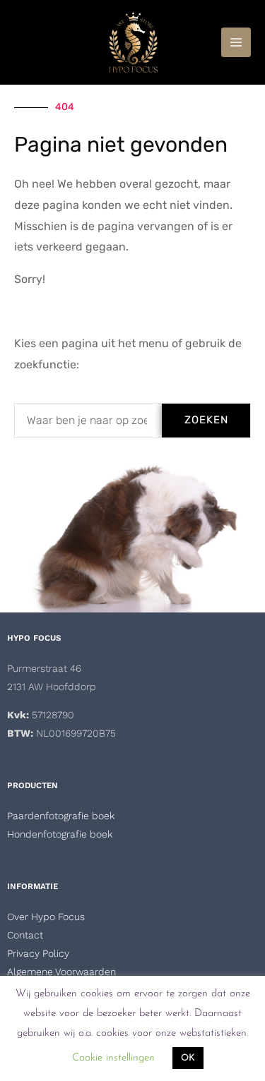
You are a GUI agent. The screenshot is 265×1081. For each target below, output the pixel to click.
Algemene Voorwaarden (61, 971)
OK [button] (188, 1058)
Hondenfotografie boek (59, 834)
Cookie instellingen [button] (113, 1058)
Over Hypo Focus (46, 916)
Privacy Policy (38, 953)
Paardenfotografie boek (60, 815)
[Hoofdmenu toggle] (236, 42)
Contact (25, 935)
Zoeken (206, 419)
